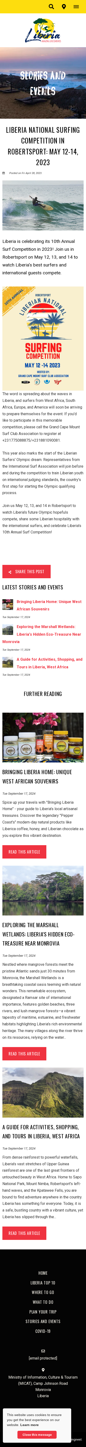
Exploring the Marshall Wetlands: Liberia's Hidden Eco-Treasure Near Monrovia (38, 934)
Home (43, 1273)
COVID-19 (43, 1331)
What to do (43, 1302)
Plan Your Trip (43, 1312)
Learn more (29, 1425)
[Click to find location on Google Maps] (64, 6)
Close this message (37, 1435)
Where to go (43, 1292)
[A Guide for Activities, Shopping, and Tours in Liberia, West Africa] (43, 1092)
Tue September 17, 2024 (18, 793)
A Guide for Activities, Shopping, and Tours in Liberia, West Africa (41, 1131)
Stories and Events (43, 1321)
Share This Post (29, 571)
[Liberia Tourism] (43, 30)
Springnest (74, 1439)
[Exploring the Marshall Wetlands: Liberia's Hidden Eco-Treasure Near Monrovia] (43, 890)
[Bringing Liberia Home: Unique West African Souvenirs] (43, 737)
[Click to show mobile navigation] (78, 6)
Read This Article (24, 852)
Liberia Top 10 (43, 1283)
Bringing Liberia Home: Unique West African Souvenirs (37, 776)
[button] (51, 6)
